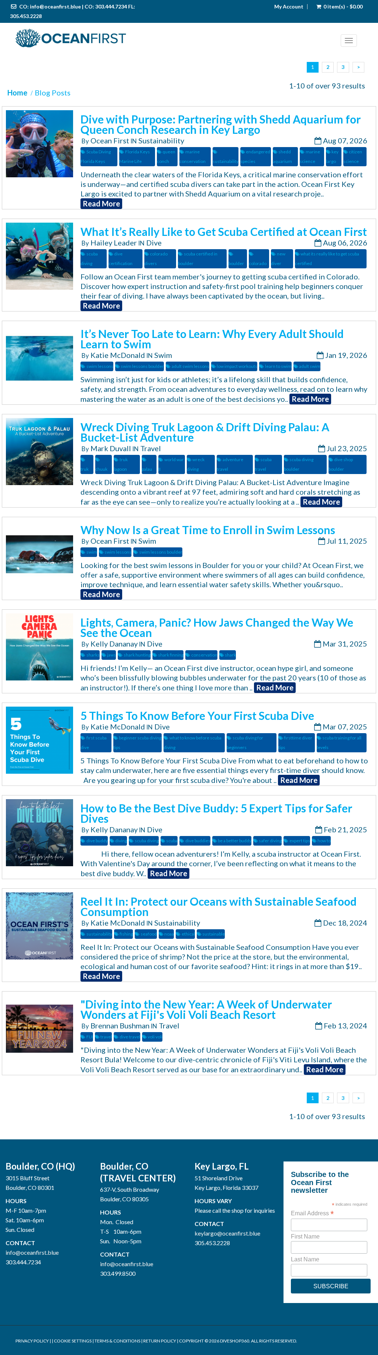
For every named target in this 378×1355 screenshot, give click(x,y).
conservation (204, 655)
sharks (92, 655)
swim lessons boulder (142, 366)
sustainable (213, 934)
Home (17, 92)
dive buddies (197, 840)
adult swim (309, 366)
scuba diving (146, 840)
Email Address (312, 1213)
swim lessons (99, 366)
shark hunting (137, 655)
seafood (149, 934)
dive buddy (96, 840)
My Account (288, 6)
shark (230, 655)
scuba (172, 840)
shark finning (170, 655)
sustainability (99, 934)
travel (106, 1036)
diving (121, 840)
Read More (101, 203)
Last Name (305, 1259)
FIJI (89, 1036)
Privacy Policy (32, 1341)
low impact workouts (237, 366)
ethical (188, 934)
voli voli (155, 1036)
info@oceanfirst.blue (55, 6)
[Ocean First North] (178, 38)
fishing (126, 934)
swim (91, 552)
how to (324, 840)
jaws (111, 655)
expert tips (299, 840)
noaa (169, 934)
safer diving (270, 840)
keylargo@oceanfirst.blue (227, 1233)
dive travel (130, 1036)
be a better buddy (234, 840)
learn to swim (278, 366)
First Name (305, 1236)
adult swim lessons (190, 366)
